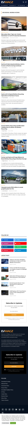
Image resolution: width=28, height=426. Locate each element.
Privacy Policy (12, 319)
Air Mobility (12, 5)
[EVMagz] (7, 2)
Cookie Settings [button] (5, 423)
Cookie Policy (4, 394)
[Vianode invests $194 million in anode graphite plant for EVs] (14, 176)
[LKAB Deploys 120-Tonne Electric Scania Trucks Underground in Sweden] (4, 292)
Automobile (4, 5)
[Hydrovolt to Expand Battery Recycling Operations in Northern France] (14, 83)
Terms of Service (4, 400)
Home (2, 8)
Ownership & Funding (5, 381)
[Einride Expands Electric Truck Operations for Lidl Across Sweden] (4, 284)
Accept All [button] (13, 423)
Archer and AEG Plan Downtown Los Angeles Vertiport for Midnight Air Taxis (18, 269)
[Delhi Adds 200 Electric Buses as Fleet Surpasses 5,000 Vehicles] (4, 277)
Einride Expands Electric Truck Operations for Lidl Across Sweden (17, 284)
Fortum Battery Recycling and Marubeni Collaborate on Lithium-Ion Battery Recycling (12, 127)
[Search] (23, 2)
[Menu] (26, 2)
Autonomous (21, 5)
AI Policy (3, 391)
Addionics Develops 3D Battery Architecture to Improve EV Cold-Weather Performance (18, 261)
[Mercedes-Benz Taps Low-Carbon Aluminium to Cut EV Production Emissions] (14, 23)
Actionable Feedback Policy (7, 389)
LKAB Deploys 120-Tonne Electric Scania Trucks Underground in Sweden (18, 292)
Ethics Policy (4, 398)
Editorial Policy (4, 383)
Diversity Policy (4, 396)
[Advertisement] (14, 218)
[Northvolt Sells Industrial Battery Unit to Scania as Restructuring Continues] (14, 53)
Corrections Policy (5, 385)
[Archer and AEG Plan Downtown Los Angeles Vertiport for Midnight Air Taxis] (4, 269)
